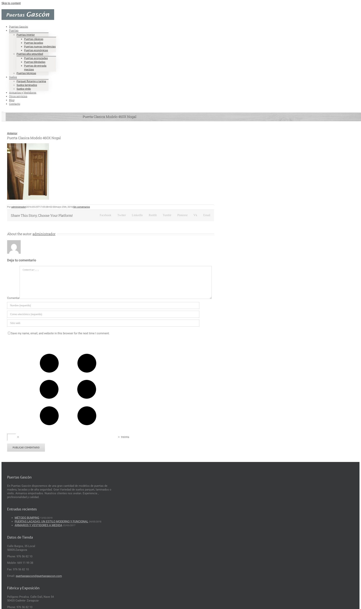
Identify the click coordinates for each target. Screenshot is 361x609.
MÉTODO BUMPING (27, 517)
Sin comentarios (81, 207)
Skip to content (11, 3)
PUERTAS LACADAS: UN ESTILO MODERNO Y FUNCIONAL (51, 521)
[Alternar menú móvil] (3, 110)
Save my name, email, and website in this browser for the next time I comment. (60, 333)
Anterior (12, 133)
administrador (18, 207)
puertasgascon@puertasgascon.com (39, 576)
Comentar (13, 298)
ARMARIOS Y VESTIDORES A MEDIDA (38, 525)
